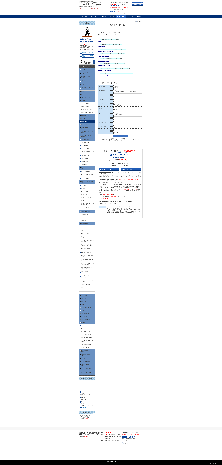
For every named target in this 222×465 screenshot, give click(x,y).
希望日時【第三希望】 (103, 126)
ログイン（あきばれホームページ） (215, 463)
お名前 (100, 94)
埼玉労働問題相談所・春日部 (105, 172)
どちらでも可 (117, 132)
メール (116, 129)
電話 (116, 131)
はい (116, 90)
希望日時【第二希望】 (103, 122)
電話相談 (117, 87)
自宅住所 (100, 108)
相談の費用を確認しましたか (104, 90)
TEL (99, 113)
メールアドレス (101, 103)
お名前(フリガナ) (102, 99)
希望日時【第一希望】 (103, 117)
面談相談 (117, 86)
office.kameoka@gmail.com (119, 9)
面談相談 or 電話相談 (102, 86)
